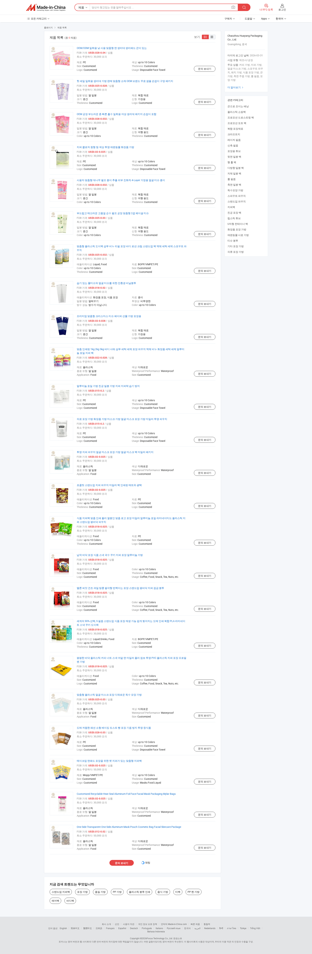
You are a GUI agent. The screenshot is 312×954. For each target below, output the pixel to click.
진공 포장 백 (234, 212)
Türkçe (243, 928)
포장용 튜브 (234, 151)
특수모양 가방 (235, 190)
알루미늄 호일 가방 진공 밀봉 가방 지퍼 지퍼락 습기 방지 (108, 386)
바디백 (70, 900)
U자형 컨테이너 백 (238, 224)
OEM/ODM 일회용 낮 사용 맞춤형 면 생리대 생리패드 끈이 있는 (112, 48)
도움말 (248, 18)
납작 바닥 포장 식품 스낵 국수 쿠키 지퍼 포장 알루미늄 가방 (110, 555)
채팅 (147, 862)
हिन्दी (221, 928)
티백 (177, 892)
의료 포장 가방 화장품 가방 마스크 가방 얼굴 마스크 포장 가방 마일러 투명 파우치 (122, 419)
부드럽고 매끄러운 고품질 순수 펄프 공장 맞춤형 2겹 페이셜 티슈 (113, 213)
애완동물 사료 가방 (238, 235)
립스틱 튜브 (234, 218)
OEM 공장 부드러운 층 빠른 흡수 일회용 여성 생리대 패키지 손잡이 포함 (116, 114)
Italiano (159, 928)
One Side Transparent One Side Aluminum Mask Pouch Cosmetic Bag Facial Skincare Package (129, 827)
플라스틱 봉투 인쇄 (139, 892)
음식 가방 (162, 892)
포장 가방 (82, 892)
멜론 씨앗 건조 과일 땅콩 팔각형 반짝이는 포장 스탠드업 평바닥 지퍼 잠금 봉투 (120, 588)
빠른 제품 (195, 924)
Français (110, 928)
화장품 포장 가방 (237, 229)
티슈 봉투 (233, 240)
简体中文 (75, 928)
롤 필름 (232, 179)
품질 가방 (100, 892)
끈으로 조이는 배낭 (238, 106)
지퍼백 (231, 207)
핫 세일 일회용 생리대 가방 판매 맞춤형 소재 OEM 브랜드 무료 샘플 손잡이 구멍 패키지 (125, 81)
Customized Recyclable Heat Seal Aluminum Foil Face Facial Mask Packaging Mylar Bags (126, 793)
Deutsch (134, 928)
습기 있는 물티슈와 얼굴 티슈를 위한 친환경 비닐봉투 (106, 283)
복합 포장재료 (235, 128)
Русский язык (173, 928)
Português (147, 928)
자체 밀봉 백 (234, 173)
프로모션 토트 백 (237, 123)
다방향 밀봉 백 (236, 168)
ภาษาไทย (231, 928)
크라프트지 (234, 134)
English (63, 928)
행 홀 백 (232, 162)
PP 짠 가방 (194, 892)
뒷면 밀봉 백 (234, 156)
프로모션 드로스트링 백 (241, 117)
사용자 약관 (128, 924)
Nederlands (209, 928)
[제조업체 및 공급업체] (45, 7)
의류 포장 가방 (236, 251)
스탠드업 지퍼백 (61, 892)
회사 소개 (106, 924)
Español (122, 928)
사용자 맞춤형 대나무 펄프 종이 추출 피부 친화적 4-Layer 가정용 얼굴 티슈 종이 (121, 180)
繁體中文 (87, 928)
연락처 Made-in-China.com (174, 924)
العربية (197, 928)
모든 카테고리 (39, 18)
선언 (117, 924)
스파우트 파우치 (237, 196)
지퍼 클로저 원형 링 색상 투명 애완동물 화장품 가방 (105, 147)
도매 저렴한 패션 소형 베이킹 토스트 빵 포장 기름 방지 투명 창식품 (114, 727)
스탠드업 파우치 (237, 201)
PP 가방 (117, 892)
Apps (264, 18)
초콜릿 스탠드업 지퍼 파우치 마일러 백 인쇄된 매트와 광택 (109, 485)
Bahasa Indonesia (156, 931)
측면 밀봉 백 (234, 184)
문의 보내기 (204, 68)
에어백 (55, 900)
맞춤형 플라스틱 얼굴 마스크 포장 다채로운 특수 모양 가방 (109, 694)
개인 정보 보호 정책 (147, 924)
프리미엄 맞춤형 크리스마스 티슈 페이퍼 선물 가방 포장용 (109, 316)
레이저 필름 (234, 140)
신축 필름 (233, 145)
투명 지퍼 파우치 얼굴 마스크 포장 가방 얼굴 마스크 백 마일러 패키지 (115, 452)
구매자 (228, 18)
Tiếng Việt (255, 928)
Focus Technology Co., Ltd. (160, 938)
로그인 (282, 9)
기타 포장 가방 (236, 246)
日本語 (99, 928)
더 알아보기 (236, 87)
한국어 (187, 928)
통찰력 (207, 924)
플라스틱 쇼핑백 (237, 112)
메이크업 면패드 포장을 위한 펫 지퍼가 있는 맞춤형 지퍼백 (109, 760)
